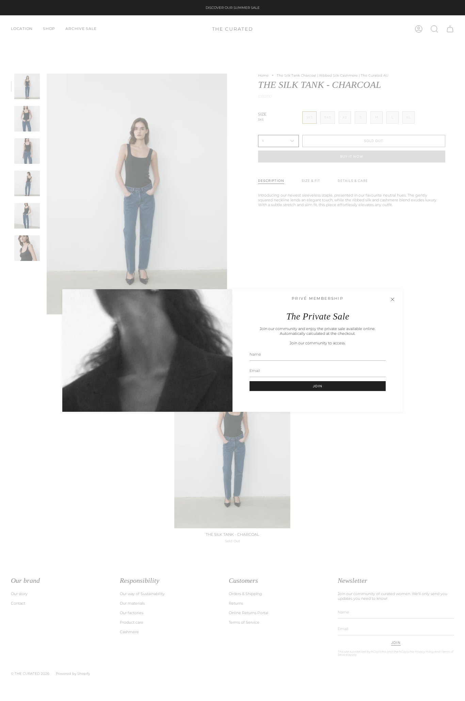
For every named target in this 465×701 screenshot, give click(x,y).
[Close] (392, 299)
